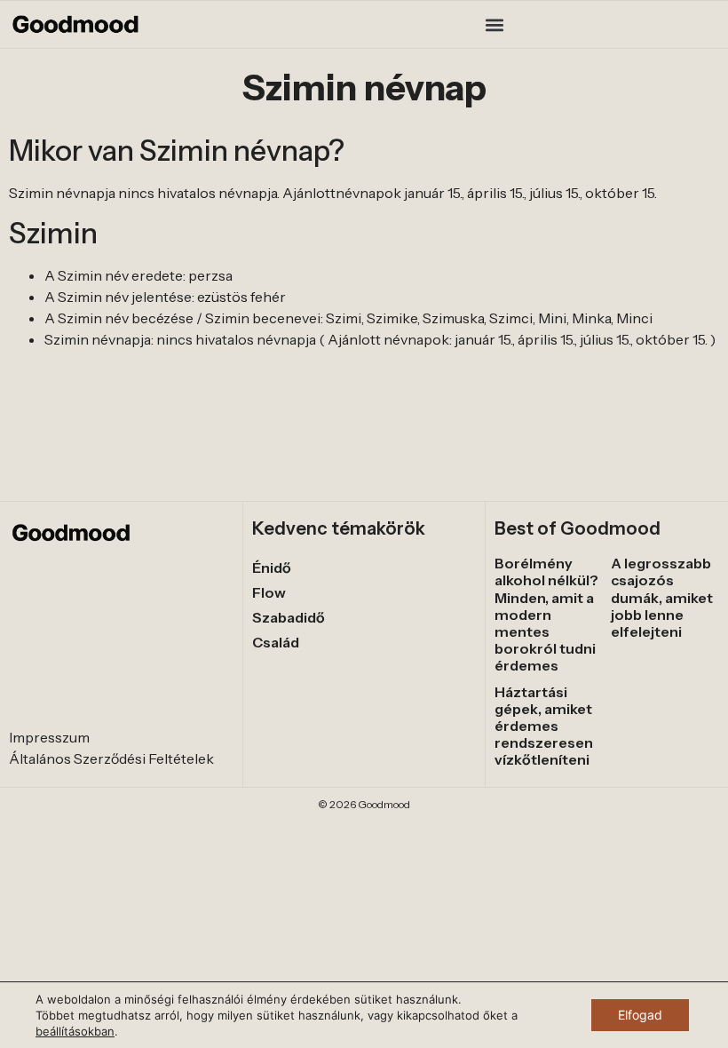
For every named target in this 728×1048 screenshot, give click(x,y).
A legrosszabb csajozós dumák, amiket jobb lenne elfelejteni (662, 597)
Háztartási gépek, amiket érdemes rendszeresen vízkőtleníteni (544, 726)
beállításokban (75, 1031)
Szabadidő (288, 617)
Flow (269, 592)
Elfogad (640, 1014)
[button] (495, 24)
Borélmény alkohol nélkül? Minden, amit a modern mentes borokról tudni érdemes (546, 614)
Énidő (271, 567)
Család (275, 642)
